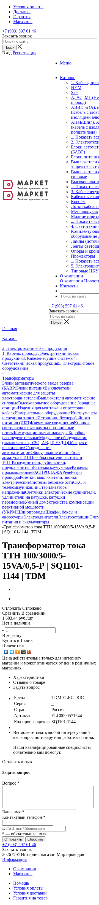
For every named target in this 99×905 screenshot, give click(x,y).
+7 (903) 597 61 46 (19, 31)
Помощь (21, 883)
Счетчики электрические (48, 492)
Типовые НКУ (84, 271)
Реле (66, 472)
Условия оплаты (28, 888)
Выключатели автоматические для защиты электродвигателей (36, 393)
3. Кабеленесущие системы (48, 358)
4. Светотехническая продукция (39, 361)
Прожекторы (83, 256)
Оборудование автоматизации (26, 450)
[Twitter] (12, 651)
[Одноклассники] (18, 651)
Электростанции (74, 517)
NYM (76, 87)
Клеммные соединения (52, 422)
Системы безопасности (51, 482)
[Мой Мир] (23, 651)
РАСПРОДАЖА (47, 472)
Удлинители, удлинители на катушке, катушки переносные (49, 497)
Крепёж (78, 201)
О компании (71, 281)
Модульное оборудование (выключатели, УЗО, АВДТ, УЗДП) (44, 440)
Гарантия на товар (30, 898)
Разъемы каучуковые (52, 467)
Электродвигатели (40, 517)
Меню (66, 63)
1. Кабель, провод (18, 353)
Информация (14, 859)
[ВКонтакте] (6, 651)
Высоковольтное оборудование (48, 403)
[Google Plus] (29, 651)
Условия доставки (30, 893)
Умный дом (35, 502)
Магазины (22, 873)
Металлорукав (84, 211)
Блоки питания (30, 388)
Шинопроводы (31, 512)
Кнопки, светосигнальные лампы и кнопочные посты (46, 427)
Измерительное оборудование (43, 412)
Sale (74, 92)
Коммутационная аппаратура (41, 432)
